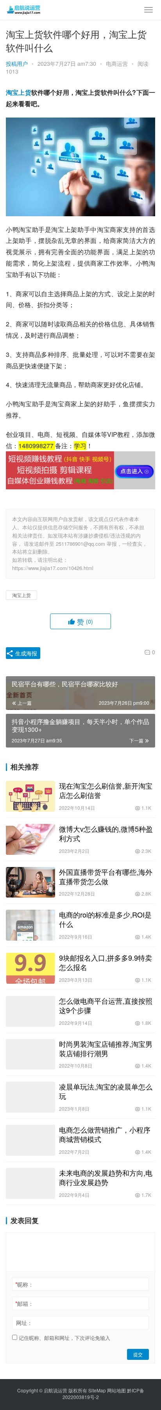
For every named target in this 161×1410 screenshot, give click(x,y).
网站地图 (116, 1390)
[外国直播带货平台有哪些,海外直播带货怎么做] (30, 882)
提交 (138, 1354)
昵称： (24, 1284)
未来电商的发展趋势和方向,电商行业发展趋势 (105, 1177)
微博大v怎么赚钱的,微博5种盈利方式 (106, 833)
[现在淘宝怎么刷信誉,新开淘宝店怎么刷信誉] (30, 796)
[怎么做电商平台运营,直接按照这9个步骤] (30, 1011)
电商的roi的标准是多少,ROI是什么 (105, 919)
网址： (24, 1323)
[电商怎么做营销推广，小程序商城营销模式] (30, 1140)
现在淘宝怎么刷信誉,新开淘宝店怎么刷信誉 (105, 790)
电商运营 (117, 63)
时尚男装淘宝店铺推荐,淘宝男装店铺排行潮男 (105, 1048)
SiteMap (97, 1390)
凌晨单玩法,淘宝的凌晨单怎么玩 (105, 1091)
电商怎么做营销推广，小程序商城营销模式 (104, 1134)
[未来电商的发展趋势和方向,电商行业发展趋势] (30, 1183)
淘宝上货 (18, 92)
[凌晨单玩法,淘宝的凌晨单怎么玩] (30, 1097)
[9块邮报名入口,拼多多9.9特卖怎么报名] (30, 968)
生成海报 (25, 653)
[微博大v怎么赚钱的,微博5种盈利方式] (30, 839)
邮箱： (24, 1303)
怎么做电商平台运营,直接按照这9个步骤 (105, 1005)
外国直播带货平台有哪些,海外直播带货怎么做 (105, 876)
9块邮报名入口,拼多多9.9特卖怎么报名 (105, 962)
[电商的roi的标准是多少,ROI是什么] (30, 925)
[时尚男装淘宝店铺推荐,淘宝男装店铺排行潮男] (30, 1054)
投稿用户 (17, 63)
